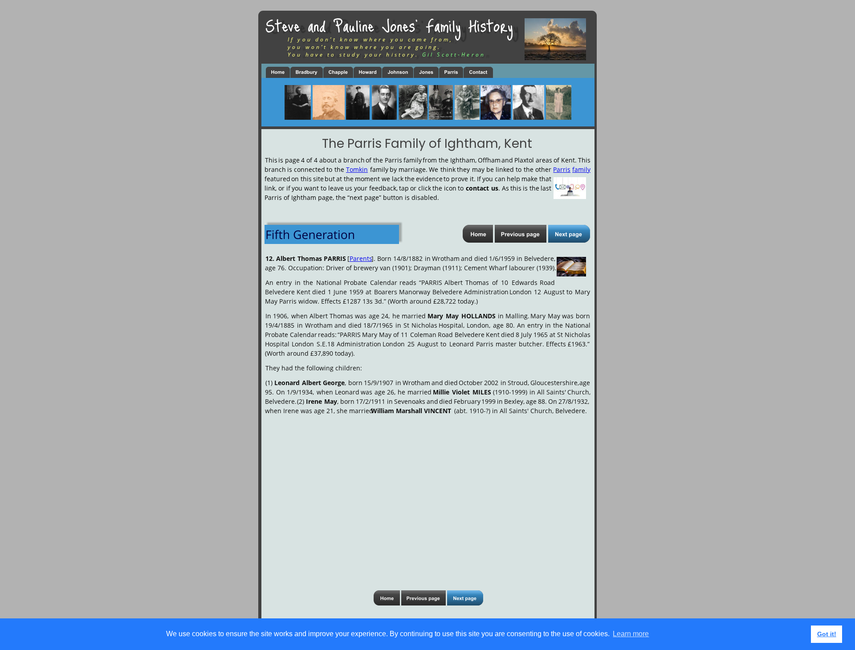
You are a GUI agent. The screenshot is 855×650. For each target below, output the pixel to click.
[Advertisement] (427, 493)
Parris (561, 169)
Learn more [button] (631, 634)
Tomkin (357, 169)
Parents (361, 258)
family (581, 169)
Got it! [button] (826, 634)
